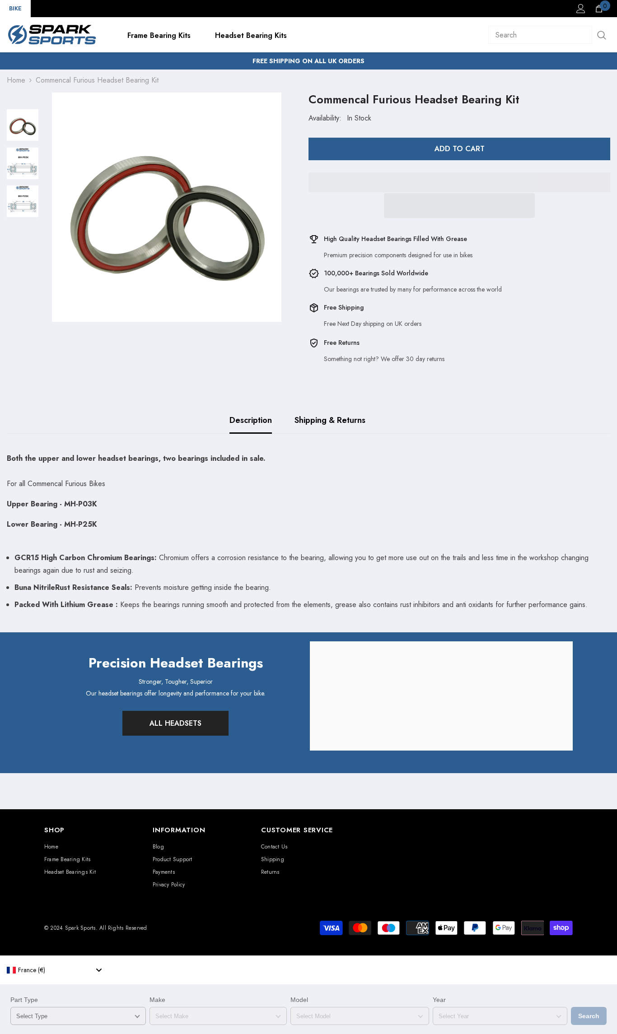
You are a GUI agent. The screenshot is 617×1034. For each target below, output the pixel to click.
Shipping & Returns (329, 420)
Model (299, 999)
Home (16, 80)
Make (157, 999)
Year (439, 999)
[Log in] (580, 8)
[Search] (549, 35)
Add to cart (460, 149)
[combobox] (54, 970)
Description (250, 420)
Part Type (24, 999)
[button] (459, 205)
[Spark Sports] (441, 696)
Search (588, 1016)
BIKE (15, 8)
